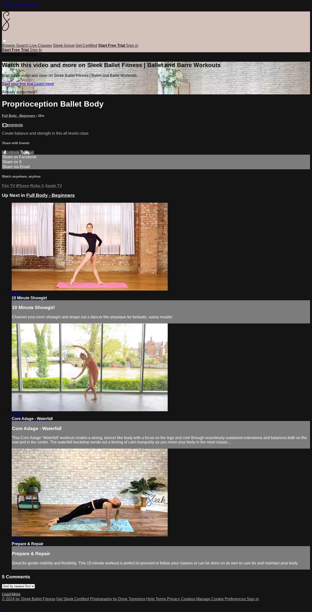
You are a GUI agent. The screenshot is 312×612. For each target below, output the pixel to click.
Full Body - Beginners (19, 116)
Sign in (132, 45)
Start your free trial (18, 84)
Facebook (11, 152)
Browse (9, 45)
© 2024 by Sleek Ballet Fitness (28, 599)
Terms (161, 599)
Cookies (188, 599)
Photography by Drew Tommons (117, 599)
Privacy (174, 599)
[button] (4, 40)
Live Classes (40, 45)
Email (29, 152)
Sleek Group (64, 45)
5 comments (12, 125)
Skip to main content (19, 4)
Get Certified (86, 45)
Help (151, 599)
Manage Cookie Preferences (221, 599)
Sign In (36, 50)
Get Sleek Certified (72, 599)
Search (22, 45)
